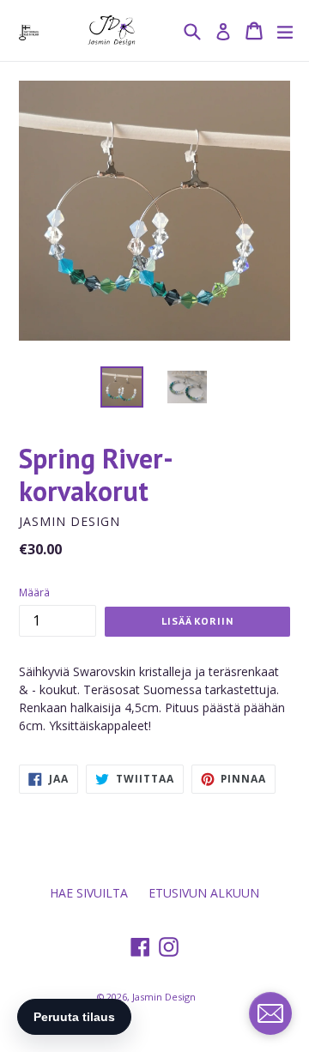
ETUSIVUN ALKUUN (203, 893)
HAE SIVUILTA (89, 893)
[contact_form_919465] (270, 1013)
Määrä (34, 592)
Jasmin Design (164, 996)
